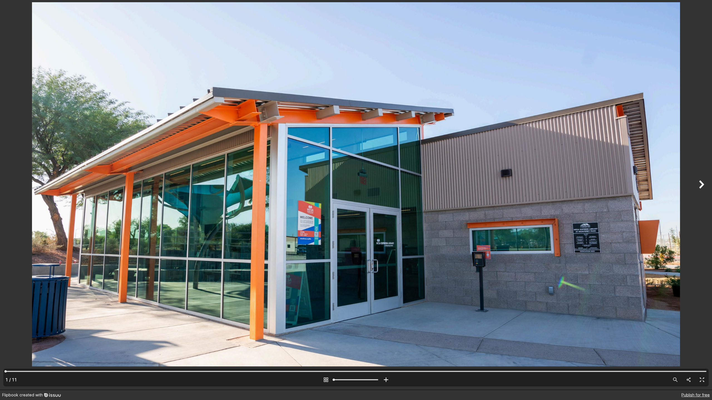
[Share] (688, 379)
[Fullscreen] (702, 379)
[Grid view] (326, 379)
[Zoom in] (386, 379)
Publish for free (695, 394)
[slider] (356, 379)
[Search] (675, 379)
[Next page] (701, 195)
